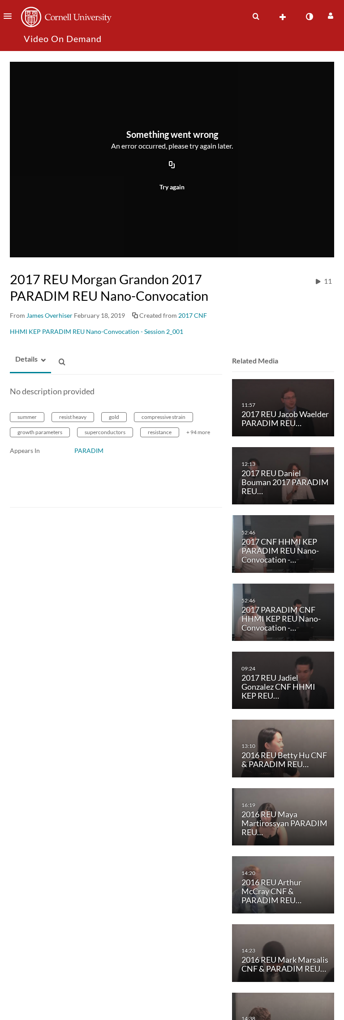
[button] (10, 16)
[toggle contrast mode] (309, 17)
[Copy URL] (172, 165)
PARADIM (88, 450)
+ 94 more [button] (198, 432)
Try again (172, 187)
